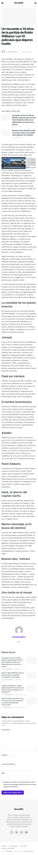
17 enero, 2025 (18, 694)
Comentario (6, 730)
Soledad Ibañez (13, 52)
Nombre (5, 755)
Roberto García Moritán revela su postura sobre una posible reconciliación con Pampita (23, 132)
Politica (4, 846)
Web (3, 773)
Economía (24, 846)
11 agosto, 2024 (26, 52)
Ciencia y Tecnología (8, 848)
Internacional (13, 846)
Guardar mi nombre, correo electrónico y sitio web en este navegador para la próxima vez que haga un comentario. (20, 784)
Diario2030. (9, 851)
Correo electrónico (9, 764)
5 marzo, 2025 (17, 126)
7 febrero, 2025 (17, 137)
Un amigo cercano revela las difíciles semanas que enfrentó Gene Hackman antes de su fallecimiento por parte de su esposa (24, 119)
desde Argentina (28, 851)
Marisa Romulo (7, 707)
